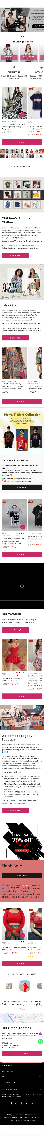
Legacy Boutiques (23, 478)
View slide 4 (25, 29)
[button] (40, 1042)
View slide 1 (5, 29)
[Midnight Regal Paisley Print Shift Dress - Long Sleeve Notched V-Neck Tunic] (14, 363)
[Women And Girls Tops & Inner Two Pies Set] (14, 655)
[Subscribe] (41, 1089)
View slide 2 (12, 29)
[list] (22, 74)
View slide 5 (32, 29)
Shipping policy (29, 1120)
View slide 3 (18, 29)
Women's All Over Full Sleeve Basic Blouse (14, 948)
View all (22, 142)
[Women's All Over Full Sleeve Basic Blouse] (14, 924)
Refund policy (24, 1117)
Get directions (22, 1054)
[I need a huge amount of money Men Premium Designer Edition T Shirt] (14, 515)
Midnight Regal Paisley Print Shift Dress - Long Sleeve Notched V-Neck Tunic (13, 386)
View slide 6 (39, 29)
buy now (15, 255)
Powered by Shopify (10, 1117)
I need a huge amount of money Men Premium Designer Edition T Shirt (13, 541)
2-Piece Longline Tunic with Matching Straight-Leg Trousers (13, 126)
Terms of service (16, 1120)
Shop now (15, 630)
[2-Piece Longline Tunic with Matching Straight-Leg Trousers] (14, 103)
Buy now (15, 338)
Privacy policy (35, 1117)
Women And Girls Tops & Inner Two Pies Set (12, 679)
